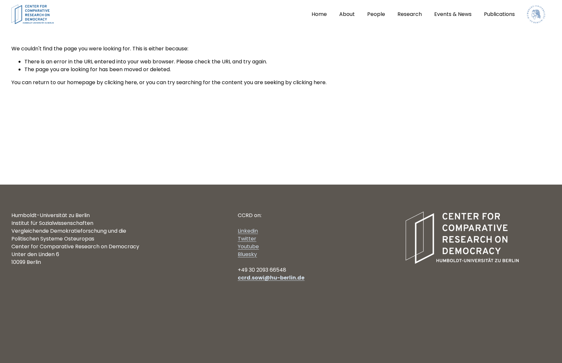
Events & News (453, 14)
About (347, 14)
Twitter (247, 238)
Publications (499, 14)
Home (319, 14)
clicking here (120, 82)
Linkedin (248, 231)
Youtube (248, 246)
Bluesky (247, 254)
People (376, 14)
